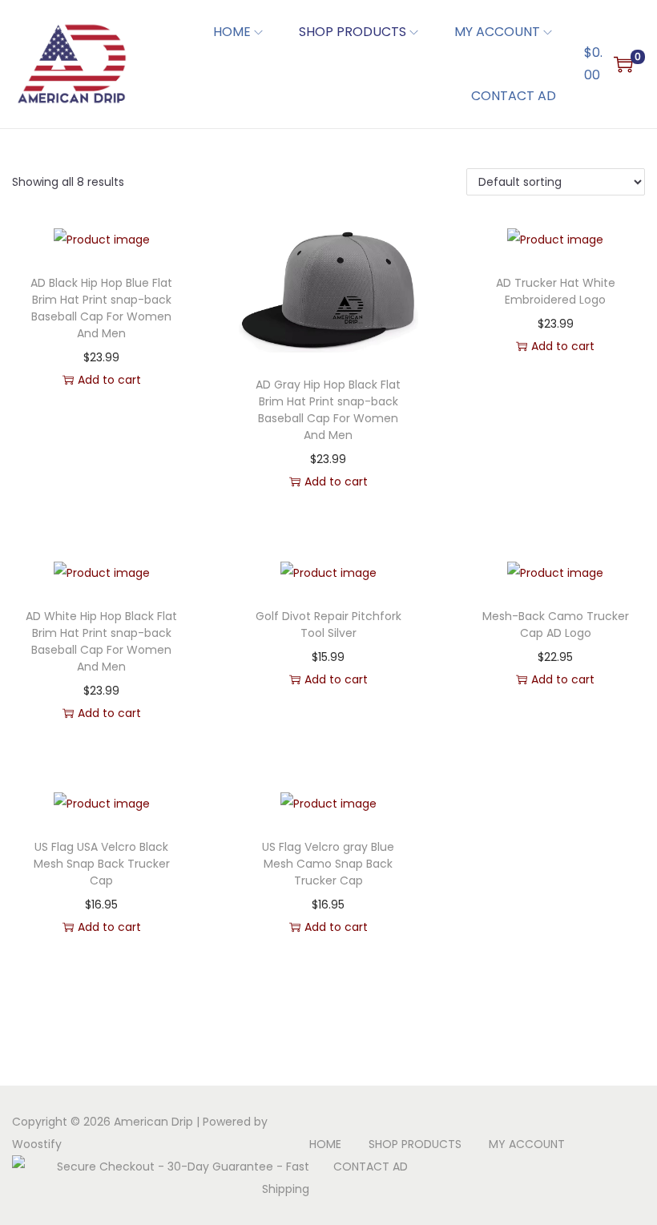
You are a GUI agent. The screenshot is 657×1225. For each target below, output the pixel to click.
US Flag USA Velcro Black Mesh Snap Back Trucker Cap (102, 864)
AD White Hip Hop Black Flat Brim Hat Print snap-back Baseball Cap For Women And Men (101, 641)
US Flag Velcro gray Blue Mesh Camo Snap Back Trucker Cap (328, 864)
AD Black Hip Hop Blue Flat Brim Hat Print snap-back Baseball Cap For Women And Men (101, 308)
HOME (325, 1144)
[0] (623, 64)
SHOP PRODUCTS (415, 1144)
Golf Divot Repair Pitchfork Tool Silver (328, 624)
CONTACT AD (370, 1167)
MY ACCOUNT (527, 1144)
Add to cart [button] (109, 380)
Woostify (37, 1144)
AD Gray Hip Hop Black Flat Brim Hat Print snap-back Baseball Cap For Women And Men (328, 410)
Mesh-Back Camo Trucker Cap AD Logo (555, 624)
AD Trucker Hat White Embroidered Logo (555, 291)
